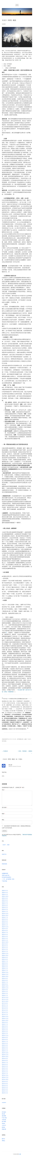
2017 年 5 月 (5, 1009)
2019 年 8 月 (5, 980)
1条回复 (4, 24)
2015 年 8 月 (5, 1039)
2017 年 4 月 (5, 1010)
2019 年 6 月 (5, 984)
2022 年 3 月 (5, 938)
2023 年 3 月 (5, 923)
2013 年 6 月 (5, 1085)
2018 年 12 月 (5, 986)
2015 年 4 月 (5, 1045)
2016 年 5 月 (5, 1028)
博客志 (3, 1140)
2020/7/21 (4, 854)
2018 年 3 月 (5, 993)
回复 (3, 776)
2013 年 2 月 (5, 1093)
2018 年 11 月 (5, 988)
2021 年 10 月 (5, 942)
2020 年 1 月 (5, 970)
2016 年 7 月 (5, 1024)
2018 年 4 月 (5, 991)
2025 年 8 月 (5, 900)
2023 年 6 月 (5, 919)
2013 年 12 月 (5, 1075)
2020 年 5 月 (5, 965)
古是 (20, 1154)
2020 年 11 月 (5, 953)
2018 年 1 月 (5, 995)
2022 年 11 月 (5, 926)
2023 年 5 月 (5, 921)
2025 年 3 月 (5, 902)
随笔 (20, 739)
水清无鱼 (4, 1119)
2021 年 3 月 (5, 949)
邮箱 (3, 813)
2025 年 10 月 (5, 896)
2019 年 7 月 (5, 982)
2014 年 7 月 (5, 1062)
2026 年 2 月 (5, 894)
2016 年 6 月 (5, 1026)
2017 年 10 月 (5, 1001)
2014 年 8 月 (5, 1060)
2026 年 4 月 (5, 892)
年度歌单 (5, 751)
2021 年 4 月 (5, 947)
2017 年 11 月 (5, 999)
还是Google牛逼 (5, 875)
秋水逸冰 (4, 1112)
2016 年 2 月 (5, 1033)
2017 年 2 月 (5, 1012)
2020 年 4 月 (5, 967)
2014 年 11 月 (5, 1054)
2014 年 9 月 (5, 1058)
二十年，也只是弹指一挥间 (8, 879)
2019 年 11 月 (5, 974)
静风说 (3, 1127)
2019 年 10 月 (5, 976)
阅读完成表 (4, 863)
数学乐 (3, 1138)
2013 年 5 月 (5, 1087)
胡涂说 (3, 1123)
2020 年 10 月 (5, 955)
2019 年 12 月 (5, 972)
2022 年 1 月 (5, 940)
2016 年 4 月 (5, 1030)
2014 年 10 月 (5, 1056)
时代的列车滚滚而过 (6, 877)
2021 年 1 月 (5, 951)
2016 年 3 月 (5, 1031)
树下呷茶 (4, 1121)
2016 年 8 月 (5, 1022)
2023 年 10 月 (5, 915)
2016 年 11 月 (5, 1018)
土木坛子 (4, 1125)
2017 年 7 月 (5, 1005)
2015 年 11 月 (5, 1035)
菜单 (17, 4)
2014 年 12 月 (5, 1052)
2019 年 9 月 (5, 978)
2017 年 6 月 (5, 1007)
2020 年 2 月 (5, 968)
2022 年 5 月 (5, 934)
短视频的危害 (5, 873)
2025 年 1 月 (5, 904)
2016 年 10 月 (5, 1020)
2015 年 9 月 (5, 1037)
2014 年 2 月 (5, 1072)
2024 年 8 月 (5, 905)
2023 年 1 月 (5, 925)
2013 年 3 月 (5, 1091)
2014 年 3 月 (5, 1070)
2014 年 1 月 (5, 1073)
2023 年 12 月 (5, 913)
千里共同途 (4, 881)
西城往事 (4, 1129)
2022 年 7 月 (5, 932)
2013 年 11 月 (5, 1077)
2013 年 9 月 (5, 1081)
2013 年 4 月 (5, 1089)
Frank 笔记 (4, 1117)
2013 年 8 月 (5, 1083)
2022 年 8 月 (5, 930)
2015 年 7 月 (5, 1041)
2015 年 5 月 (5, 1043)
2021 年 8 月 (5, 944)
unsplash (4, 1102)
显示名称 (4, 807)
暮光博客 (4, 1115)
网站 (3, 819)
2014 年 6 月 (5, 1064)
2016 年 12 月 (5, 1016)
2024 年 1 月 (5, 911)
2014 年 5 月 (5, 1066)
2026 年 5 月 (5, 890)
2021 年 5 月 (5, 946)
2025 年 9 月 (5, 898)
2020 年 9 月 (5, 957)
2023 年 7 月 (5, 917)
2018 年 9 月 (5, 989)
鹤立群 (10, 765)
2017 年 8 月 (5, 1003)
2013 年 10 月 (5, 1079)
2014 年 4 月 (5, 1068)
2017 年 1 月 (5, 1014)
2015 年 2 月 (5, 1049)
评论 (3, 789)
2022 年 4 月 (5, 936)
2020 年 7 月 (5, 961)
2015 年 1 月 (5, 1051)
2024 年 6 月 (5, 907)
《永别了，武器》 (6, 844)
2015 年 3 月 (5, 1047)
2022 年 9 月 (5, 928)
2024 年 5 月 (5, 909)
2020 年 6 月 (5, 963)
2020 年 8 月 (5, 959)
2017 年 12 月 (5, 997)
